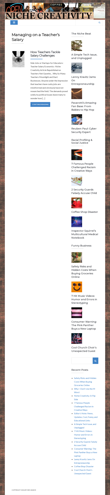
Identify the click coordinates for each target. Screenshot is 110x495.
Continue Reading (40, 104)
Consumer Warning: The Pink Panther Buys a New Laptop (84, 325)
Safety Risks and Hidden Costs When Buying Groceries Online (85, 381)
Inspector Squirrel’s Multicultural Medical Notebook (84, 234)
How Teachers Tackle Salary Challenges (45, 53)
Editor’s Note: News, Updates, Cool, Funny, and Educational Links (86, 417)
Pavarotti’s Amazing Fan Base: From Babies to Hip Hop (83, 106)
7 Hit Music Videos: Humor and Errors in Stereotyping (84, 299)
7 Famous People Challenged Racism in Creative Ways (83, 167)
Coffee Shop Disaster (84, 212)
